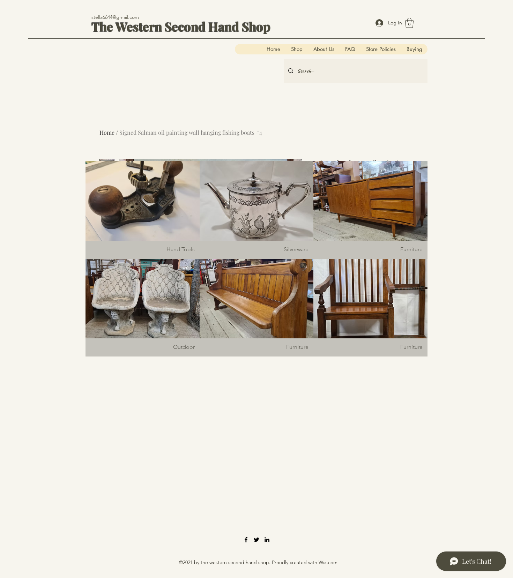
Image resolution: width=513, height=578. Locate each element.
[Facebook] (246, 539)
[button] (409, 23)
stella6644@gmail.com (115, 17)
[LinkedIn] (266, 539)
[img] (143, 210)
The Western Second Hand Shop (180, 26)
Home (106, 132)
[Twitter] (256, 539)
